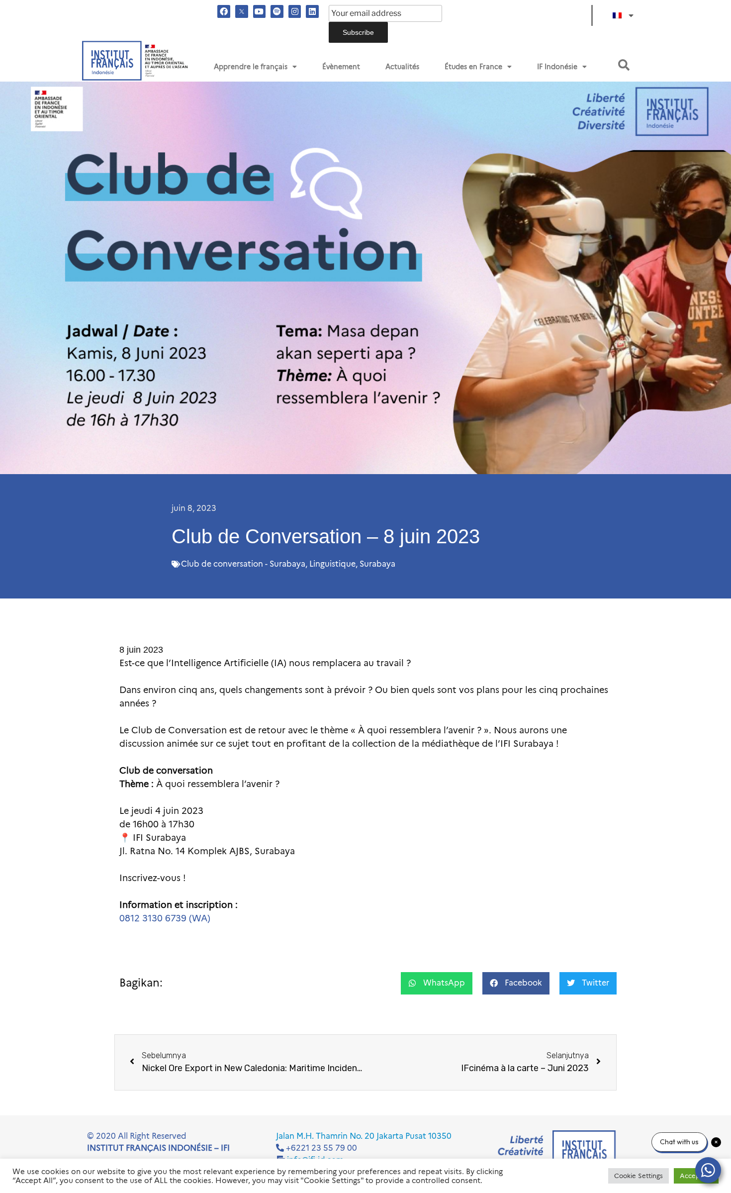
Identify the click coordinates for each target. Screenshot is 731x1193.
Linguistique (332, 564)
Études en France (473, 66)
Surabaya (377, 564)
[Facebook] (223, 11)
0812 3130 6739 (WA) (164, 918)
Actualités (402, 66)
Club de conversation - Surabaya (243, 564)
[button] (624, 65)
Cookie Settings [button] (638, 1176)
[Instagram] (294, 11)
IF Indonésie (557, 66)
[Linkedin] (312, 11)
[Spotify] (277, 11)
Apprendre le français (250, 66)
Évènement (341, 66)
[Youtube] (259, 11)
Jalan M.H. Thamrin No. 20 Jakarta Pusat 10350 (364, 1136)
